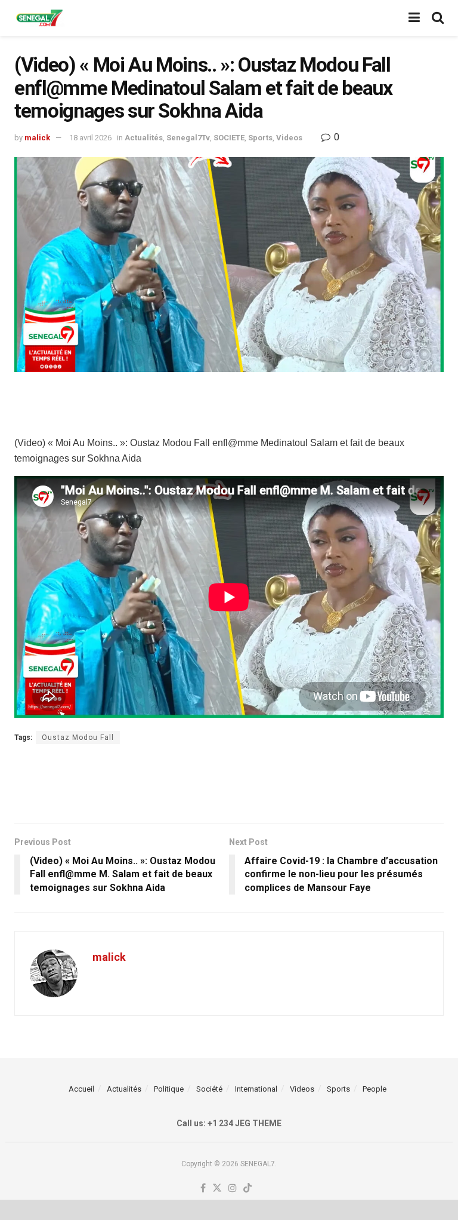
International (256, 1088)
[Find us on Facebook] (203, 1189)
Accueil (81, 1088)
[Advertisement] (229, 402)
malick (37, 137)
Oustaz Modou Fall (78, 737)
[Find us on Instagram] (232, 1189)
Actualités (144, 137)
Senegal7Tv (188, 137)
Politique (169, 1088)
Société (209, 1088)
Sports (260, 137)
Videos (289, 137)
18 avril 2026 (90, 137)
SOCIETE (229, 137)
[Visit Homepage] (39, 18)
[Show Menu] (414, 18)
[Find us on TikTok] (247, 1189)
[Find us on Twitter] (217, 1189)
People (374, 1088)
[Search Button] (438, 18)
